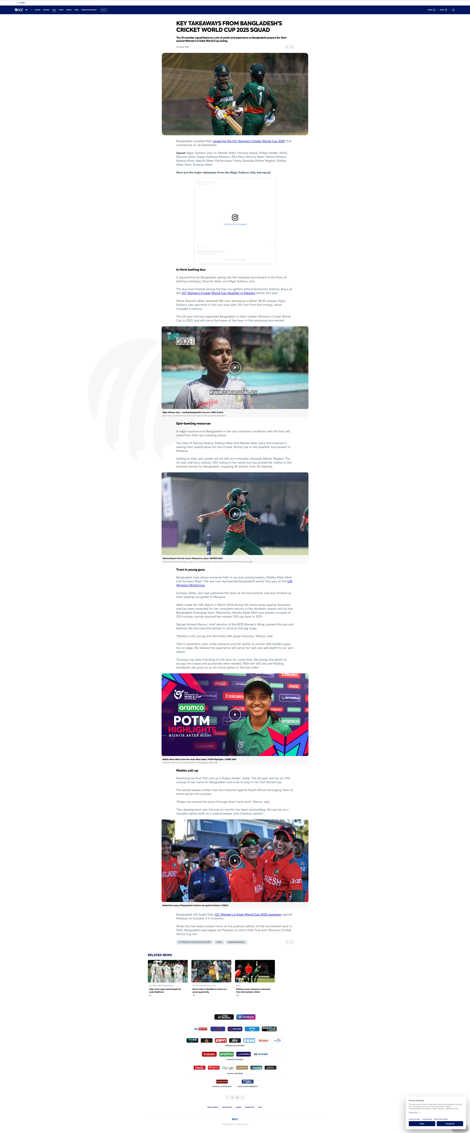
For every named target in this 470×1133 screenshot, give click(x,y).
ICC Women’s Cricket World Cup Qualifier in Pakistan (218, 293)
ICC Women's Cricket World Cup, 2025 (194, 942)
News (219, 942)
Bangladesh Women (236, 942)
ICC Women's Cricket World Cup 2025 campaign (248, 914)
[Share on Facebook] (287, 47)
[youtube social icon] (232, 1097)
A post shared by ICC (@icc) (235, 260)
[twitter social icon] (243, 1097)
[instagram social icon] (237, 1097)
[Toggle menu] (453, 10)
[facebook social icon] (227, 1097)
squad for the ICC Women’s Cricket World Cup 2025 (249, 141)
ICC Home (22, 3)
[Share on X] (292, 47)
